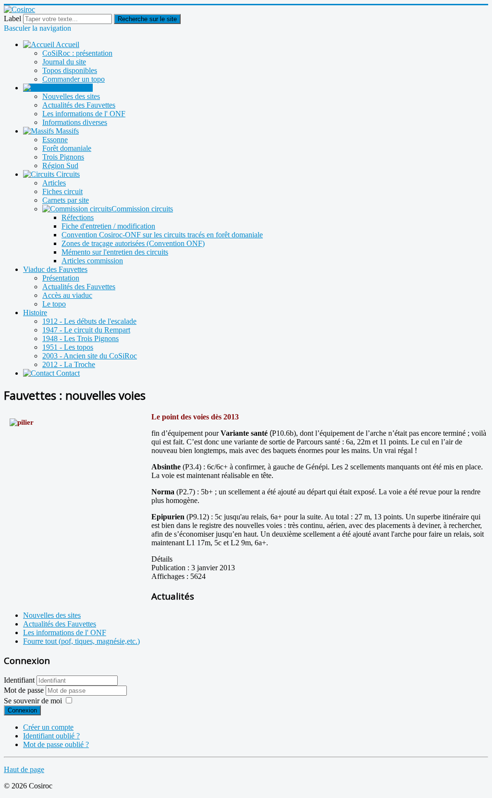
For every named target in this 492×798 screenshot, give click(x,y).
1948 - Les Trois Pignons (80, 338)
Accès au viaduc (67, 295)
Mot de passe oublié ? (56, 744)
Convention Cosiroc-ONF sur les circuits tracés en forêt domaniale (162, 235)
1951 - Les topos (67, 347)
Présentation (60, 278)
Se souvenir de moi (33, 701)
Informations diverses (74, 122)
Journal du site (64, 62)
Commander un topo (73, 79)
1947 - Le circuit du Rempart (86, 330)
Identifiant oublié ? (51, 736)
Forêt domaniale (66, 148)
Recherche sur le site (147, 19)
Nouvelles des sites (71, 96)
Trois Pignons (63, 157)
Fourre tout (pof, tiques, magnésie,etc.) (81, 641)
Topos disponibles (69, 70)
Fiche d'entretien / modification (108, 226)
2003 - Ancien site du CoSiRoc (89, 356)
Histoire (35, 312)
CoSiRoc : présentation (77, 53)
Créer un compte (48, 727)
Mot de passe (25, 690)
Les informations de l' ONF (83, 114)
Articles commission (92, 261)
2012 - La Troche (68, 364)
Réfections (78, 217)
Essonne (55, 139)
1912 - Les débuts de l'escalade (89, 321)
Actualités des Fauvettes (78, 105)
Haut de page (24, 769)
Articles (54, 183)
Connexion (22, 710)
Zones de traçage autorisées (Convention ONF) (133, 243)
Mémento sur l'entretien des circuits (115, 252)
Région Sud (60, 165)
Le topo (54, 304)
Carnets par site (65, 200)
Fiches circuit (62, 191)
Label (12, 18)
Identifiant (19, 680)
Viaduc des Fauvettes (55, 269)
